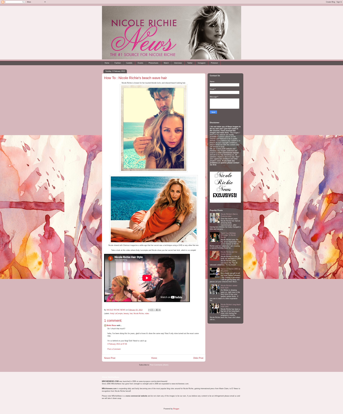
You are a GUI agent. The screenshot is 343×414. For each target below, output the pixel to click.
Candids (129, 63)
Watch (166, 63)
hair (131, 313)
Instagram (202, 63)
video (147, 313)
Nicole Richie (139, 313)
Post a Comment (114, 349)
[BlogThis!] (152, 310)
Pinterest (214, 63)
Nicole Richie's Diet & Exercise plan (229, 215)
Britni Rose (111, 325)
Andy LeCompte (116, 313)
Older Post (198, 358)
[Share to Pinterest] (159, 310)
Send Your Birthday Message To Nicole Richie (228, 235)
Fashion (118, 63)
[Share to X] (154, 310)
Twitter (189, 63)
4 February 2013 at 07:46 (117, 344)
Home (107, 63)
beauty (126, 313)
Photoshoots (153, 63)
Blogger (176, 409)
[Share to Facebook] (157, 310)
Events (140, 63)
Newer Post (109, 358)
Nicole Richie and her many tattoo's (229, 253)
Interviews (178, 63)
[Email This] (149, 310)
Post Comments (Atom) (159, 365)
